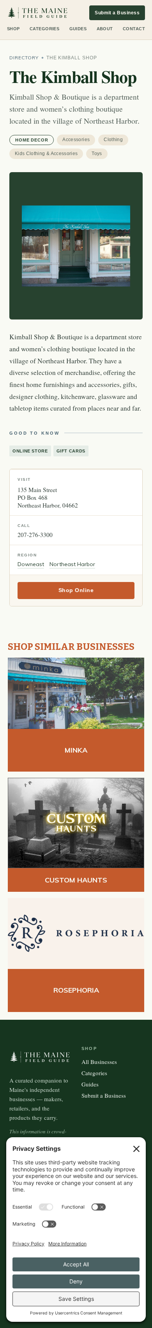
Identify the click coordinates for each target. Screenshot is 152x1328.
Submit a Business (117, 12)
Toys (97, 153)
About (105, 28)
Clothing (113, 139)
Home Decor (31, 140)
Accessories (76, 139)
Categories (44, 28)
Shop (13, 28)
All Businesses (99, 1062)
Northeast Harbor (72, 564)
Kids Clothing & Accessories (46, 153)
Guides (78, 28)
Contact (134, 28)
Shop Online (76, 590)
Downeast (31, 564)
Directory (24, 57)
